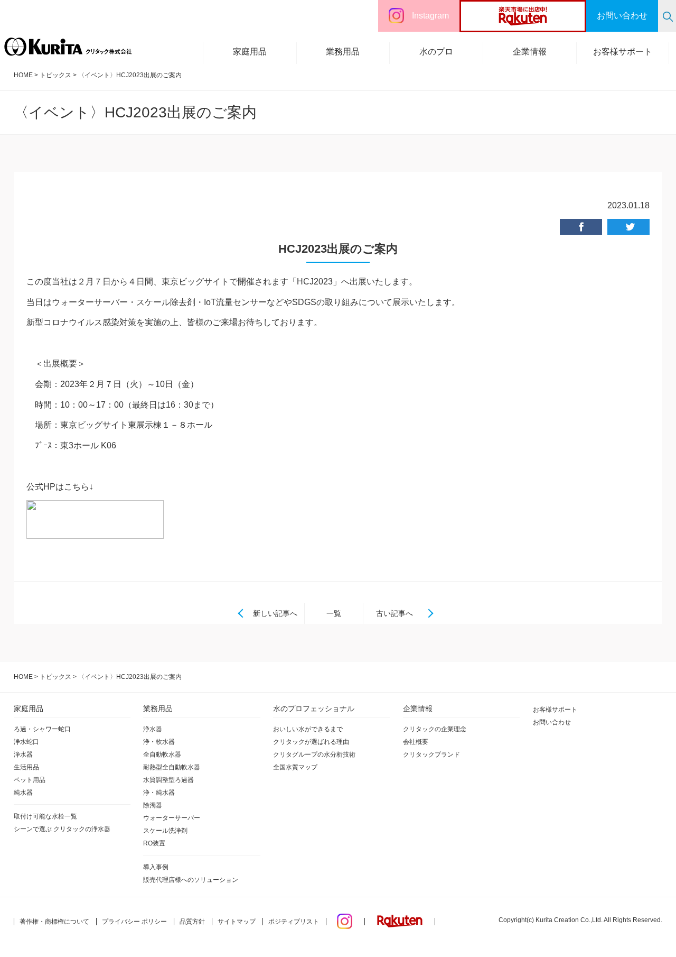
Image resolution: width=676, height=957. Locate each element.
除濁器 (152, 805)
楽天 (542, 15)
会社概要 (415, 742)
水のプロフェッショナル (313, 708)
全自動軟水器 (162, 754)
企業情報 (530, 51)
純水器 (23, 792)
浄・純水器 (159, 792)
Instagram (430, 15)
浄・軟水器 (159, 742)
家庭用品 (250, 51)
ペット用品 (29, 780)
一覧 (333, 613)
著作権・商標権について (54, 921)
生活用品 (26, 767)
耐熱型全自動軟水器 (171, 767)
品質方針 (192, 921)
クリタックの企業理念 (434, 729)
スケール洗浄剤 (165, 830)
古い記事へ (394, 613)
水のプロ (436, 51)
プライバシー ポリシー (134, 921)
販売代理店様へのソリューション (190, 880)
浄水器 (23, 754)
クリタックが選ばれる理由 (311, 742)
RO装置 (154, 843)
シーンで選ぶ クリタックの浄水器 (62, 829)
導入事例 (155, 867)
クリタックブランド (431, 754)
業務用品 (343, 51)
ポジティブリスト (293, 921)
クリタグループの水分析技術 (314, 754)
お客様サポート (622, 51)
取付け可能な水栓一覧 (45, 816)
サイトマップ (237, 921)
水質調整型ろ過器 (168, 780)
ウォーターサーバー (171, 818)
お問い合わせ (552, 722)
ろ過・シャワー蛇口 (42, 729)
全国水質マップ (295, 767)
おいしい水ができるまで (308, 729)
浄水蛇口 (26, 742)
